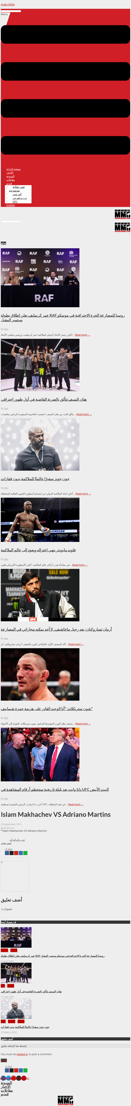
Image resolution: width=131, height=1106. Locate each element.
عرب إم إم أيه (7, 827)
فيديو (9, 183)
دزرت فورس (20, 198)
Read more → (82, 334)
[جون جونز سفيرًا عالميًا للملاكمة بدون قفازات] (16, 1018)
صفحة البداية (13, 169)
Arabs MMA (8, 4)
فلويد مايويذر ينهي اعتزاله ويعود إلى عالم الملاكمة (38, 550)
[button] (65, 88)
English (10, 205)
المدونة (10, 176)
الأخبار (9, 172)
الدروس (17, 194)
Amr (6, 329)
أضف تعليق (6, 843)
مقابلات (10, 180)
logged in (22, 1054)
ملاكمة (4, 950)
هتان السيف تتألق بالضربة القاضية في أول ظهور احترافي (44, 399)
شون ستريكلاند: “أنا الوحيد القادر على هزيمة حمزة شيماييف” (47, 708)
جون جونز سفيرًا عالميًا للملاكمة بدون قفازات (35, 478)
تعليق (4, 1060)
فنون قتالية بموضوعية (17, 188)
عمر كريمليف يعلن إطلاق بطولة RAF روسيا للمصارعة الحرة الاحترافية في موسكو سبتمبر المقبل (53, 955)
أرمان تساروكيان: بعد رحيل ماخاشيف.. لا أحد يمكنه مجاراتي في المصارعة (56, 629)
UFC (15, 201)
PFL (3, 986)
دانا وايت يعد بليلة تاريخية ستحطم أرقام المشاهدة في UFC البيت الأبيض (55, 789)
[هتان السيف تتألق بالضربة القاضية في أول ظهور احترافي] (16, 982)
